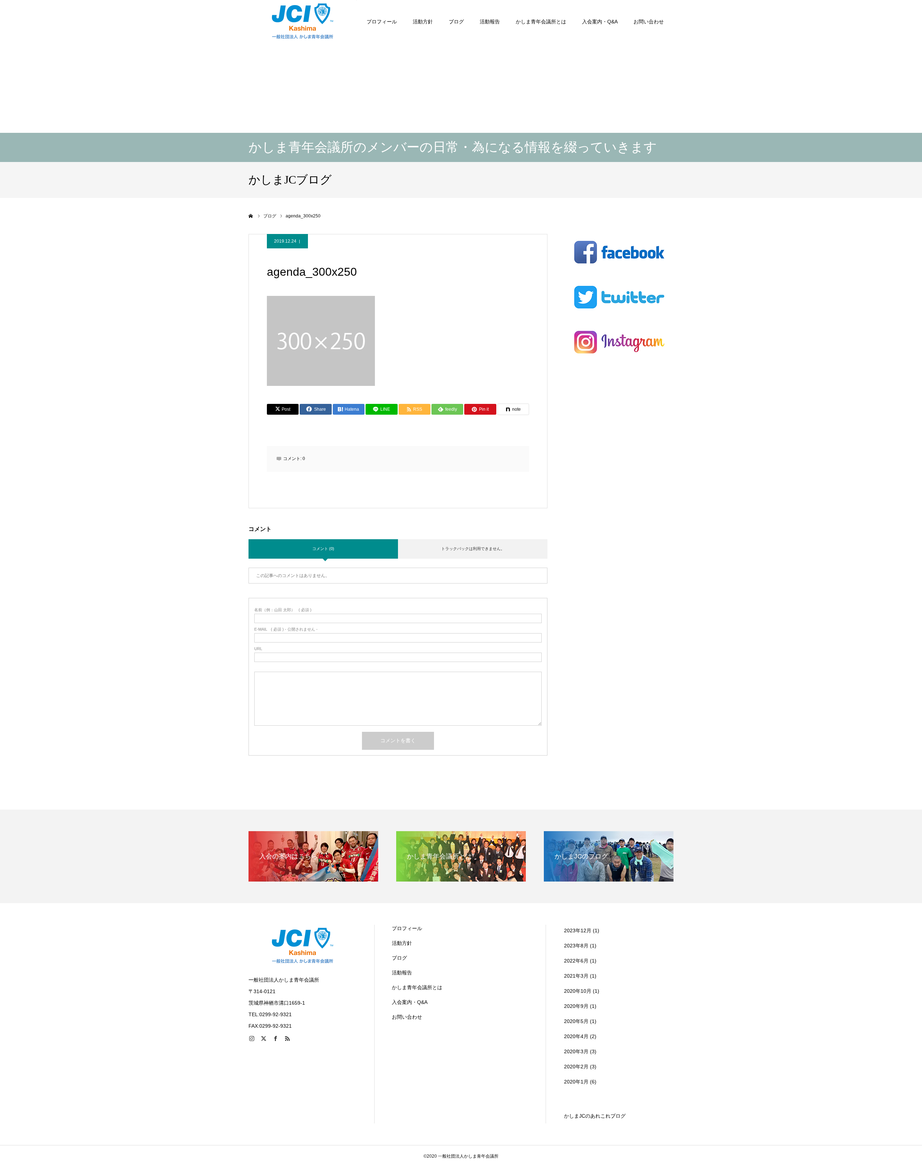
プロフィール (382, 21)
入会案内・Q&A (600, 21)
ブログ (456, 21)
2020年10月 (577, 991)
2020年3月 (576, 1051)
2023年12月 (577, 930)
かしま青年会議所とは (541, 21)
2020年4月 (576, 1036)
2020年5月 (576, 1021)
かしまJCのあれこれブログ (595, 1116)
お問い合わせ (649, 21)
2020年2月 (576, 1066)
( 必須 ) (283, 610)
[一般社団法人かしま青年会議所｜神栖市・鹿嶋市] (303, 21)
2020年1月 (576, 1082)
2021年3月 (576, 976)
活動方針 (423, 21)
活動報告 (490, 21)
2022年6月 (576, 961)
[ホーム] (251, 216)
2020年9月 (576, 1006)
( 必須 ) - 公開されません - (286, 629)
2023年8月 (576, 946)
